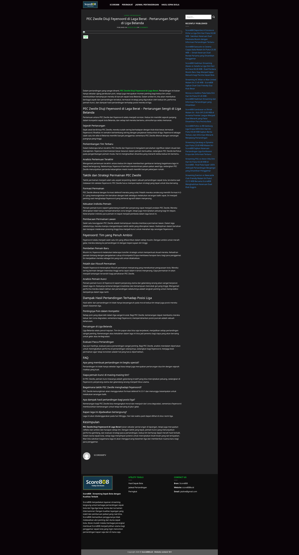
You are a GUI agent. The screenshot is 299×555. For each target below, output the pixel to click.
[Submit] (213, 17)
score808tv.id (188, 487)
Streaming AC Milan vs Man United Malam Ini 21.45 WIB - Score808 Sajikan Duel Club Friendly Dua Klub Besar (200, 84)
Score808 (114, 4)
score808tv (144, 27)
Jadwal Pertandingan (147, 4)
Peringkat (127, 4)
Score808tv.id (147, 552)
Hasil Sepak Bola (170, 4)
